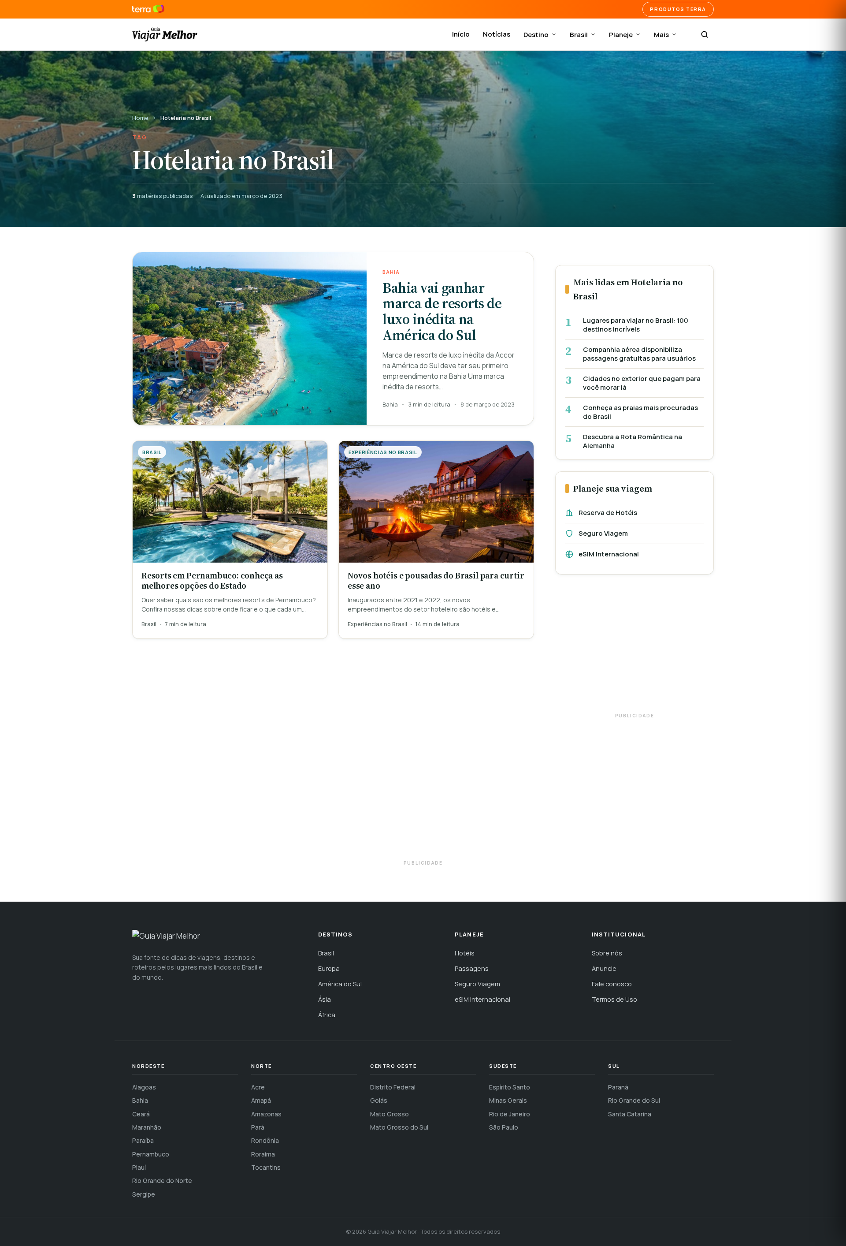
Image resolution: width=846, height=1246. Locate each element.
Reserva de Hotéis (608, 512)
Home (140, 118)
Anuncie (604, 968)
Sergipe (143, 1194)
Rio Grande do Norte (162, 1180)
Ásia (324, 999)
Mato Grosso (389, 1114)
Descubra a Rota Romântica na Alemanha (632, 441)
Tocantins (266, 1167)
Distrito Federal (393, 1087)
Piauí (139, 1167)
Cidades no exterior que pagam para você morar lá (642, 383)
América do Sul (340, 984)
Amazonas (266, 1114)
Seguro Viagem (603, 533)
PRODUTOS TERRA (678, 9)
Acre (258, 1087)
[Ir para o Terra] (148, 9)
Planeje (621, 34)
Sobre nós (607, 953)
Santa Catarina (629, 1114)
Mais (661, 34)
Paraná (618, 1087)
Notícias (496, 34)
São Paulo (503, 1127)
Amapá (261, 1100)
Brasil (579, 34)
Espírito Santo (509, 1087)
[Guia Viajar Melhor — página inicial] (164, 34)
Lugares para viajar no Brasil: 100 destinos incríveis (635, 324)
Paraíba (143, 1140)
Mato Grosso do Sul (399, 1127)
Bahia (140, 1100)
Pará (257, 1127)
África (326, 1015)
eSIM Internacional (609, 554)
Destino (536, 34)
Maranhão (146, 1127)
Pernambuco (150, 1154)
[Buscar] (704, 34)
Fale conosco (612, 984)
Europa (329, 968)
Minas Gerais (508, 1100)
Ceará (141, 1114)
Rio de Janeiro (509, 1114)
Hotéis (465, 953)
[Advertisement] (634, 647)
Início (461, 34)
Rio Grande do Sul (634, 1100)
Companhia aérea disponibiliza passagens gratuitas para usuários (639, 353)
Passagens (472, 968)
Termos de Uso (614, 999)
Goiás (378, 1100)
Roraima (263, 1154)
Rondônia (265, 1140)
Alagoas (144, 1087)
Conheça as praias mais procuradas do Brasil (640, 412)
